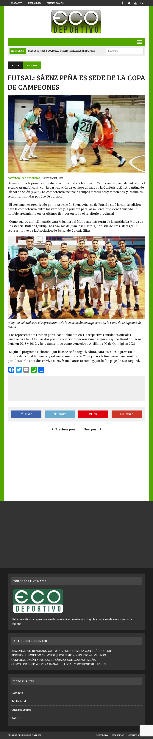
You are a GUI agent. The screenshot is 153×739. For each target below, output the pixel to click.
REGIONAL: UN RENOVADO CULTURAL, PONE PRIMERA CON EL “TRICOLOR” (61, 651)
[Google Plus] (142, 2)
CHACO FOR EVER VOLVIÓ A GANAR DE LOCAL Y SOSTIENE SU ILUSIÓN (58, 664)
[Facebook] (122, 2)
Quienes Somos (55, 2)
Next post (91, 429)
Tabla (15, 718)
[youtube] (136, 2)
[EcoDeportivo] (76, 22)
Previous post (65, 429)
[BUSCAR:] (124, 50)
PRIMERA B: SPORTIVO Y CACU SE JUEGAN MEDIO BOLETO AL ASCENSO (58, 655)
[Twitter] (129, 2)
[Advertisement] (79, 388)
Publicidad (34, 2)
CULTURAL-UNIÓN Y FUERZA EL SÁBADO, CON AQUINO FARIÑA (53, 659)
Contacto (16, 2)
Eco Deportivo (31, 178)
